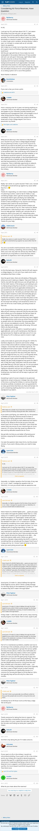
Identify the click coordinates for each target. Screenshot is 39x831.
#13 (37, 628)
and (9, 92)
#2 (37, 86)
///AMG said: (5, 560)
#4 (37, 136)
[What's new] (33, 2)
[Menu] (2, 2)
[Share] (35, 24)
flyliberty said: (6, 236)
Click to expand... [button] (19, 476)
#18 (37, 783)
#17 (37, 751)
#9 (37, 457)
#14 (37, 687)
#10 (37, 496)
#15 (37, 714)
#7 (37, 267)
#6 (37, 232)
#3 (37, 104)
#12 (37, 600)
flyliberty (4, 14)
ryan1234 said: (6, 500)
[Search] (37, 2)
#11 (37, 556)
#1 (37, 24)
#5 (37, 180)
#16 (37, 736)
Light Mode (6, 821)
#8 (37, 403)
